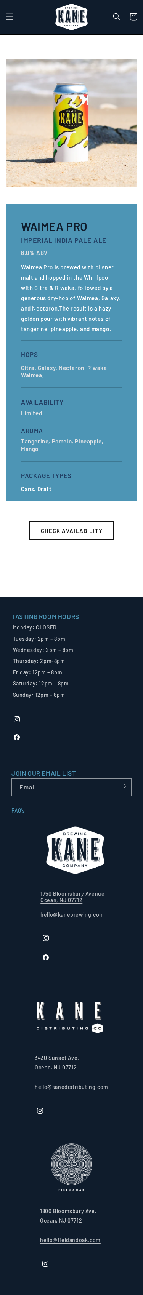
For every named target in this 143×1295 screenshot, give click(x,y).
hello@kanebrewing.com (72, 914)
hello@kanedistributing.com (71, 1087)
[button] (9, 16)
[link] (45, 617)
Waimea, (33, 374)
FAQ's (18, 810)
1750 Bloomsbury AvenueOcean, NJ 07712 (72, 896)
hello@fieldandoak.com (70, 1240)
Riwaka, (98, 367)
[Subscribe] (123, 786)
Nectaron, (73, 367)
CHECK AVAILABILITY (72, 530)
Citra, (29, 367)
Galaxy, (48, 367)
